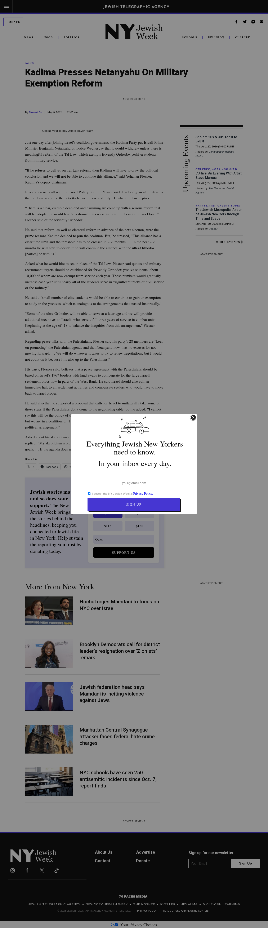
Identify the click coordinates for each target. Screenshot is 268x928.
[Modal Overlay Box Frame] (134, 464)
